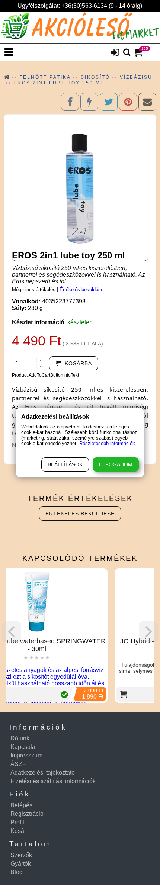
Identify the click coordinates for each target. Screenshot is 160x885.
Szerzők (21, 855)
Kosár (18, 831)
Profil (17, 822)
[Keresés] (127, 53)
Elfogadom (115, 464)
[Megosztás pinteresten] (128, 102)
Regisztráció (27, 814)
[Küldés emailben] (147, 102)
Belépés (21, 805)
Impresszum (26, 755)
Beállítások (65, 464)
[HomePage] (80, 27)
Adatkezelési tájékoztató (42, 772)
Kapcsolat (23, 747)
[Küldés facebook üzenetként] (89, 102)
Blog (16, 872)
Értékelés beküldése (81, 289)
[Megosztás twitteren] (109, 102)
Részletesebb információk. (108, 443)
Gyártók (20, 863)
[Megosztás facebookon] (70, 102)
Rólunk (19, 738)
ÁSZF (18, 764)
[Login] (115, 53)
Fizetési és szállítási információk (53, 781)
